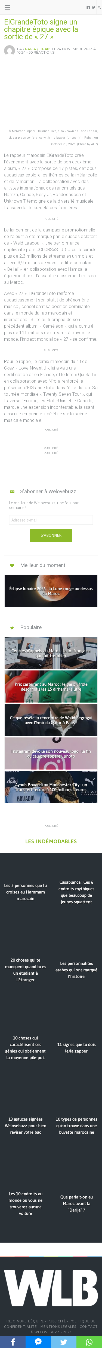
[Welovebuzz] (24, 7)
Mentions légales (58, 1327)
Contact (89, 1327)
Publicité (57, 1321)
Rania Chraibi (38, 49)
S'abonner (51, 535)
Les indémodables (51, 841)
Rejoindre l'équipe (25, 1321)
